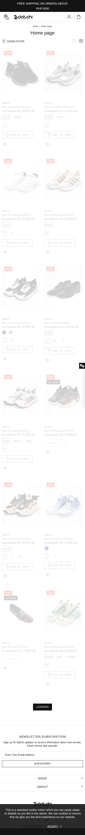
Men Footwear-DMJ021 (16, 106)
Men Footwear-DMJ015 (58, 538)
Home (35, 26)
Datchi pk (23, 17)
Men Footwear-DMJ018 (58, 646)
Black (4, 332)
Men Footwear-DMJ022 (58, 430)
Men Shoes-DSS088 (57, 322)
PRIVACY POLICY (32, 826)
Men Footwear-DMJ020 (16, 538)
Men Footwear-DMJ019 (58, 214)
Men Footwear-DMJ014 (16, 322)
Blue (46, 548)
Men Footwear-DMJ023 (58, 106)
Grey (10, 332)
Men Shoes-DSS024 (14, 646)
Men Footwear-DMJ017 (16, 430)
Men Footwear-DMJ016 (16, 214)
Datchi (5, 103)
